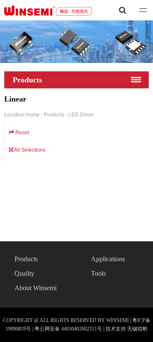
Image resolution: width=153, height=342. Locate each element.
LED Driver (81, 115)
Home (33, 115)
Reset (21, 133)
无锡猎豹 (137, 329)
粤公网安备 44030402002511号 (68, 329)
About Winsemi (35, 287)
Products (54, 115)
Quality (24, 273)
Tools (98, 273)
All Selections (29, 150)
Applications (108, 259)
